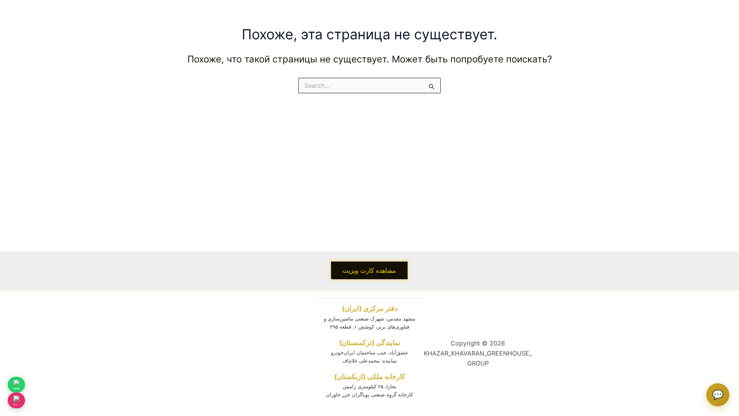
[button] (369, 270)
